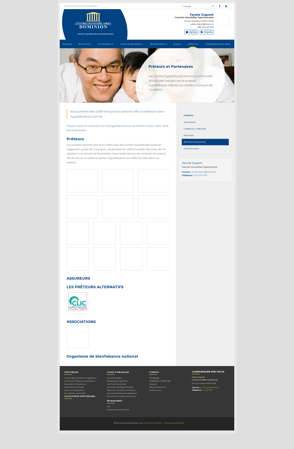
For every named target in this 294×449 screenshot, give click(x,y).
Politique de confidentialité (174, 423)
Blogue (177, 44)
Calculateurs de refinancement (118, 409)
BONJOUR (67, 44)
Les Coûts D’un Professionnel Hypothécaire (79, 381)
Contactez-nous (191, 148)
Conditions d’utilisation (153, 423)
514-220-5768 (208, 27)
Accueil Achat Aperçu (114, 378)
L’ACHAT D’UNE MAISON (131, 44)
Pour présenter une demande (74, 393)
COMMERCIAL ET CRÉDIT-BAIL (195, 129)
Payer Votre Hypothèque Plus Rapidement (122, 393)
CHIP (108, 406)
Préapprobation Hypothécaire (117, 381)
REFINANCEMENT (158, 44)
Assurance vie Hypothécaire (74, 390)
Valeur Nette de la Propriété (74, 387)
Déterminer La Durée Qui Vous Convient (121, 390)
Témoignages (189, 122)
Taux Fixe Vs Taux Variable (116, 384)
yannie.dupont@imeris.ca (202, 24)
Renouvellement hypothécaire (75, 384)
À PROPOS (192, 44)
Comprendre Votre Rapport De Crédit (120, 387)
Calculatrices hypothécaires (79, 396)
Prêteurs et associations (195, 142)
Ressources (189, 135)
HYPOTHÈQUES (105, 44)
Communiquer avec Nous (217, 44)
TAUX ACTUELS (84, 44)
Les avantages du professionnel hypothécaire (80, 378)
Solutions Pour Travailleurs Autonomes (121, 396)
